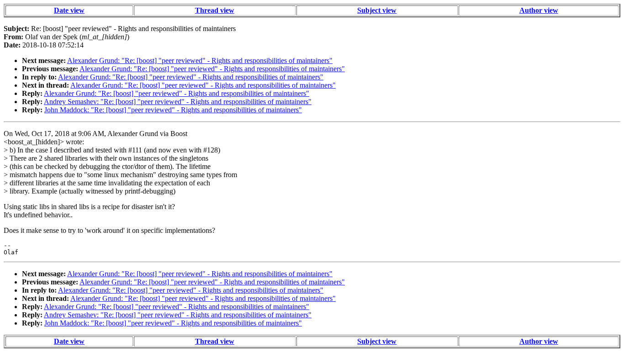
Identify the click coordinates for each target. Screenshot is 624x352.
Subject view (377, 10)
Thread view (214, 10)
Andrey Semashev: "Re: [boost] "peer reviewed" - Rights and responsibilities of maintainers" (178, 101)
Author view (538, 10)
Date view (69, 10)
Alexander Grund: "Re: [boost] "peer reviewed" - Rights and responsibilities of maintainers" (200, 60)
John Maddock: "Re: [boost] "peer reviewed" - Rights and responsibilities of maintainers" (173, 110)
